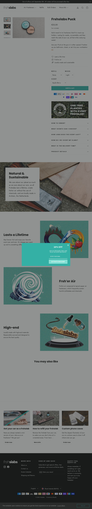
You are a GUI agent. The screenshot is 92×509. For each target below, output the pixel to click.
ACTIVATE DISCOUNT (58, 262)
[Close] (68, 245)
